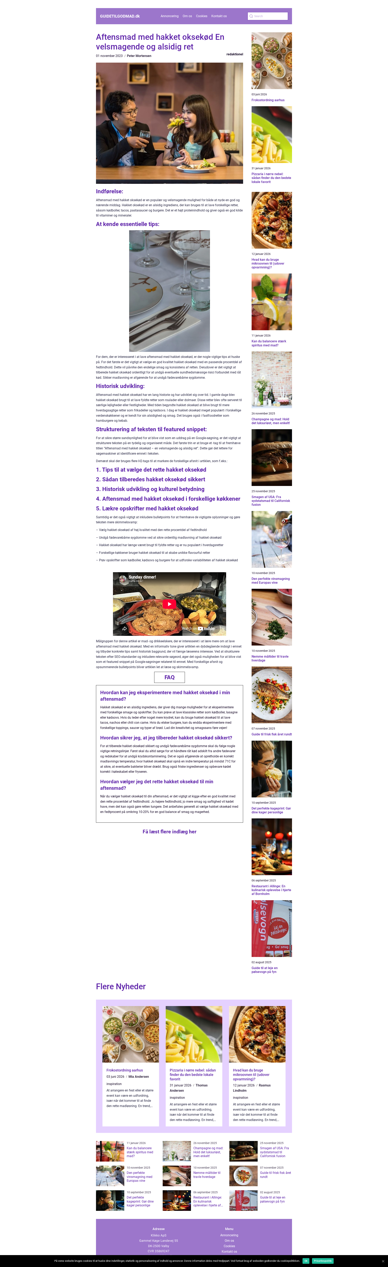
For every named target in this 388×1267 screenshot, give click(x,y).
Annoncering (170, 16)
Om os (187, 16)
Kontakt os (219, 16)
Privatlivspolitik (323, 1261)
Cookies (201, 16)
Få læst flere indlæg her (169, 832)
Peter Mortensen (139, 56)
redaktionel (235, 54)
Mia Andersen (139, 1077)
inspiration (114, 1084)
